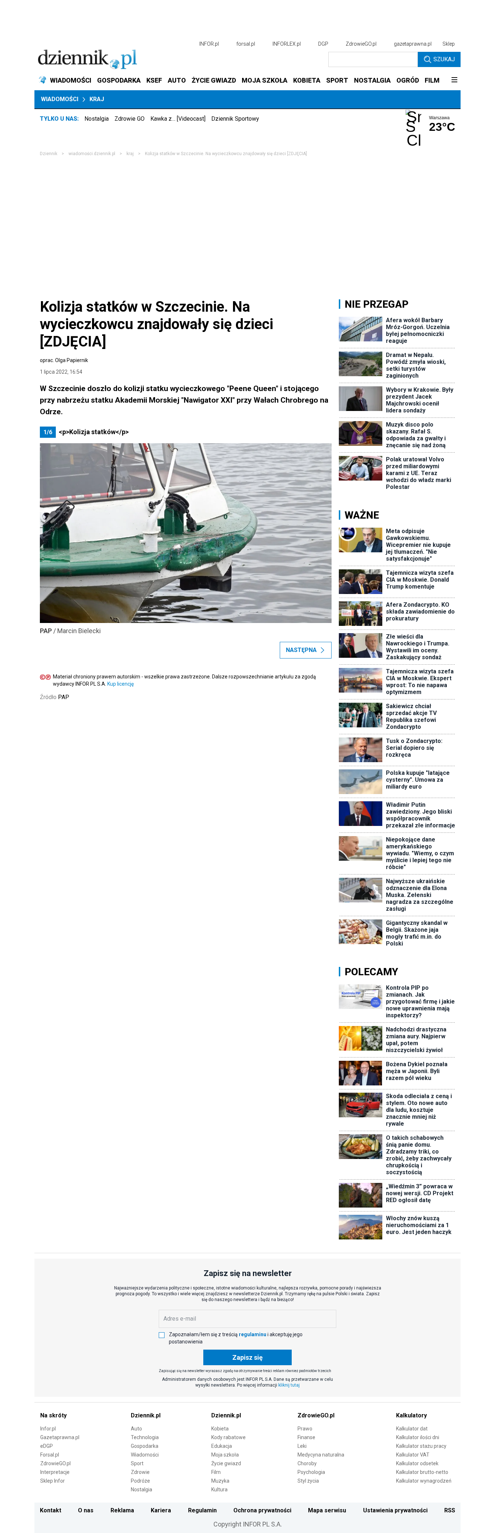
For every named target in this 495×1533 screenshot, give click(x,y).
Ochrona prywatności (262, 1510)
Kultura (219, 1489)
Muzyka (220, 1481)
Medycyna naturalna (321, 1455)
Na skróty (53, 1415)
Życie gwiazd (226, 1463)
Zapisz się (247, 1357)
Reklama (122, 1510)
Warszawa (439, 117)
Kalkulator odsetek (417, 1463)
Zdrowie (140, 1472)
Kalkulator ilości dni (417, 1437)
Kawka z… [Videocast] (177, 118)
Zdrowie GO (130, 118)
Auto (136, 1429)
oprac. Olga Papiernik (64, 360)
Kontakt (50, 1510)
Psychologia (311, 1472)
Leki (302, 1446)
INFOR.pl (209, 44)
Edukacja (221, 1446)
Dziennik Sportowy (235, 118)
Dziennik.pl (146, 1415)
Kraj (97, 99)
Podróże (140, 1481)
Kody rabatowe (228, 1437)
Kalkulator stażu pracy (421, 1446)
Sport (137, 1463)
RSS (449, 1510)
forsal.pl (245, 44)
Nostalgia (96, 118)
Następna (301, 650)
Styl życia (308, 1481)
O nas (85, 1510)
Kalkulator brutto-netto (422, 1472)
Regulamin (202, 1510)
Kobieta (220, 1429)
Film (216, 1472)
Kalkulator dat (412, 1429)
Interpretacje (55, 1472)
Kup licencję (120, 684)
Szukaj (444, 59)
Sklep (448, 44)
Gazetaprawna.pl (59, 1437)
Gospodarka (144, 1446)
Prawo (305, 1429)
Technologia (145, 1437)
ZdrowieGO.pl (361, 44)
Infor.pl (48, 1429)
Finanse (306, 1437)
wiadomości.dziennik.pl (91, 153)
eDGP (46, 1446)
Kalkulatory (411, 1415)
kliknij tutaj (289, 1385)
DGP (323, 44)
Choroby (307, 1463)
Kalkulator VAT (412, 1455)
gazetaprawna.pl (413, 44)
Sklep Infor (52, 1481)
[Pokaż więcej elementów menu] (454, 80)
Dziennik (48, 153)
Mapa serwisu (327, 1510)
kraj (130, 153)
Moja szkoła (225, 1455)
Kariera (161, 1510)
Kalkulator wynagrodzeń (424, 1481)
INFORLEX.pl (287, 44)
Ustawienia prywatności (395, 1510)
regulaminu (252, 1334)
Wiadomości (59, 99)
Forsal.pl (49, 1455)
